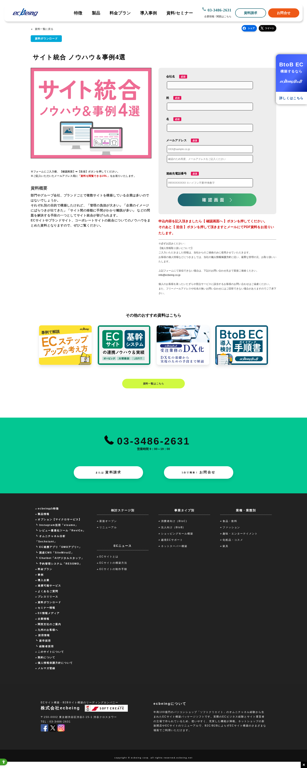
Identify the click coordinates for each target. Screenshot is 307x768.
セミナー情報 (46, 607)
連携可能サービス (49, 585)
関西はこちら (224, 16)
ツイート (269, 28)
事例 (41, 574)
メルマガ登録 (46, 668)
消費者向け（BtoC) (174, 521)
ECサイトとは (108, 556)
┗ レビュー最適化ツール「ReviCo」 (60, 530)
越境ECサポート (172, 539)
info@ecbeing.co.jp (169, 275)
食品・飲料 (230, 521)
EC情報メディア (49, 613)
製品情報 (43, 514)
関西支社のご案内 (49, 624)
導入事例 (148, 13)
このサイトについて (51, 651)
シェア (251, 28)
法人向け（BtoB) (172, 527)
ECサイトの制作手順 (113, 569)
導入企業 (43, 580)
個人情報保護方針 (221, 257)
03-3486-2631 (219, 10)
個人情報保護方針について (55, 662)
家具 (225, 546)
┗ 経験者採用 (44, 646)
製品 (96, 13)
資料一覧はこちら (153, 383)
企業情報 (209, 16)
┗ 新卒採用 (43, 640)
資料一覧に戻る (44, 29)
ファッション (231, 527)
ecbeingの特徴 (48, 508)
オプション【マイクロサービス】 (60, 519)
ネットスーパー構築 (174, 546)
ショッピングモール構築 (177, 533)
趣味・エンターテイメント (240, 533)
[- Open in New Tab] (44, 730)
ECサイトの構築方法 (113, 562)
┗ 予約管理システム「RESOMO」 (58, 563)
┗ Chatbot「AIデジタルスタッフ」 (59, 558)
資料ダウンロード (49, 602)
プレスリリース (48, 596)
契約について (46, 657)
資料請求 (251, 13)
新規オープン (108, 521)
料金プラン (120, 13)
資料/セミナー (179, 13)
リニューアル (108, 527)
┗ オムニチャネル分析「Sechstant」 (50, 539)
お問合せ (284, 13)
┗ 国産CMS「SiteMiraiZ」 (54, 552)
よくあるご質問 (48, 591)
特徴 (78, 13)
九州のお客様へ (48, 629)
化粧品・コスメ (233, 539)
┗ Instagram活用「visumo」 (56, 525)
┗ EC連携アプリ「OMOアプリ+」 (58, 547)
